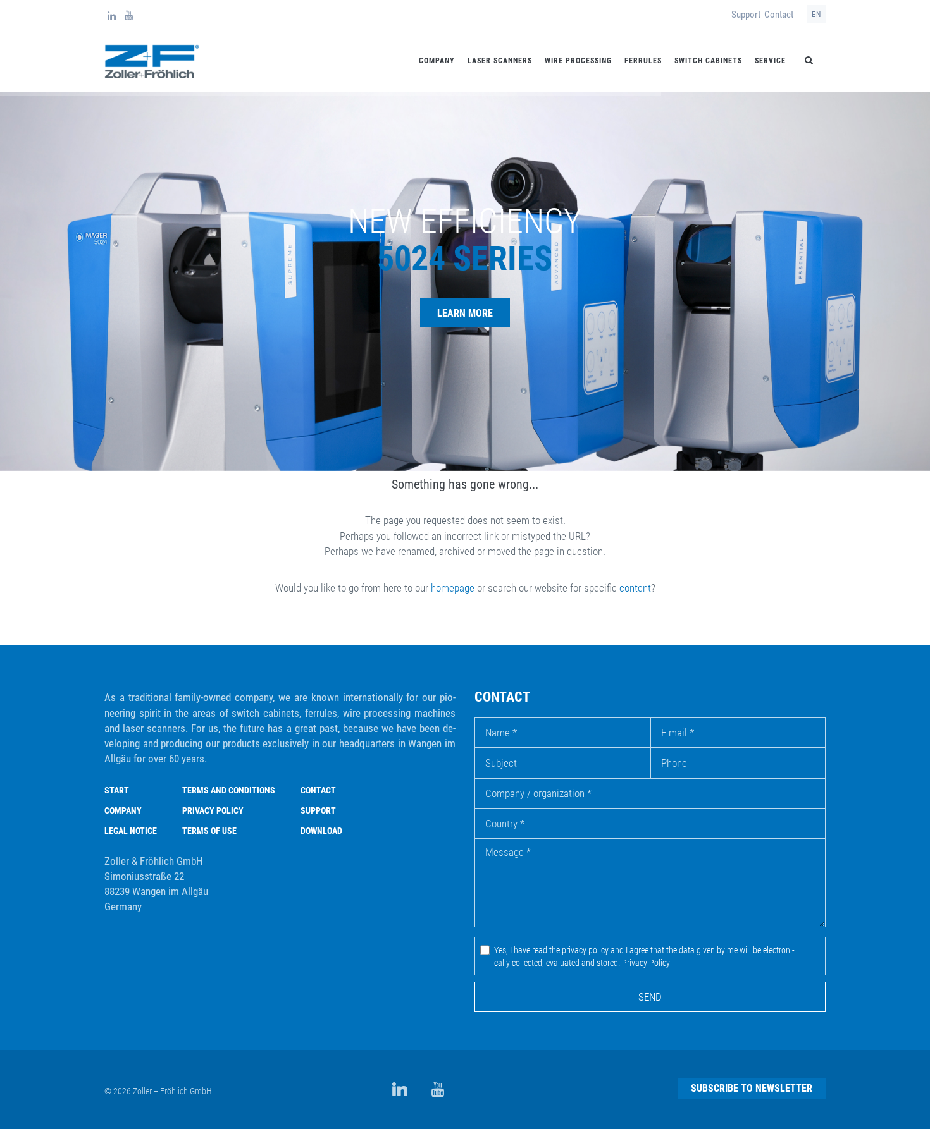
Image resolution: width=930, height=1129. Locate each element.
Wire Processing (578, 60)
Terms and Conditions (228, 790)
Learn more (465, 313)
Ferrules (643, 60)
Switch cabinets (708, 60)
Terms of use (209, 831)
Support (745, 14)
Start (116, 790)
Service (770, 60)
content (635, 588)
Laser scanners (500, 60)
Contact (778, 14)
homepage (452, 588)
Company (437, 60)
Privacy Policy (213, 810)
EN (816, 14)
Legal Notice (130, 831)
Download (321, 831)
